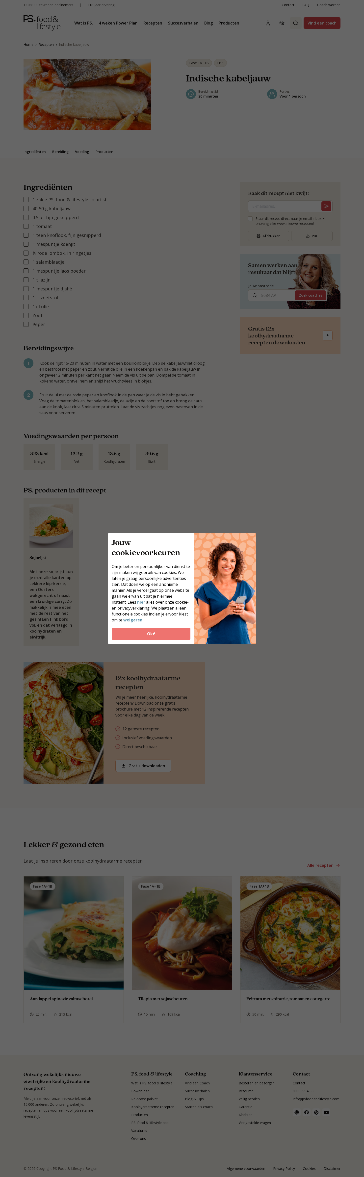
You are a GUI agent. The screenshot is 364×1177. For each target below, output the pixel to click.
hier (141, 602)
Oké (151, 634)
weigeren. (133, 620)
